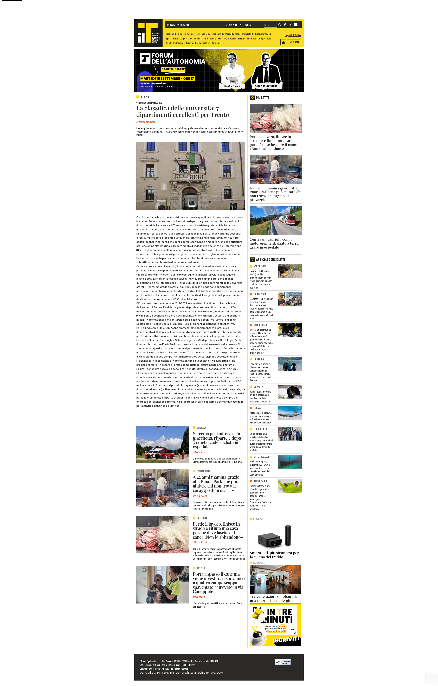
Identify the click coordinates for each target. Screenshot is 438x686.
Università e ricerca (226, 38)
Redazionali (178, 43)
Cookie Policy (194, 672)
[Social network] (285, 24)
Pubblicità (167, 672)
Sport (168, 38)
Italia (269, 38)
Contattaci (156, 672)
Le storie (226, 33)
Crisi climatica (203, 33)
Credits (205, 672)
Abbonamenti (217, 672)
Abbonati (294, 42)
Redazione (145, 672)
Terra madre (192, 43)
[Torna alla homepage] (148, 33)
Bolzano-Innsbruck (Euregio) (251, 38)
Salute (205, 38)
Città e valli (231, 24)
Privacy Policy (180, 672)
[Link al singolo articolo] (162, 444)
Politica (178, 33)
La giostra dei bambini (190, 38)
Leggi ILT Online (293, 35)
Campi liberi (204, 43)
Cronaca (170, 33)
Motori (175, 38)
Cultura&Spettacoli (261, 33)
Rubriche (215, 43)
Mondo (169, 43)
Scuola (213, 38)
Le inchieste (190, 33)
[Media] (296, 24)
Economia (216, 33)
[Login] (283, 42)
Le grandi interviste (241, 33)
